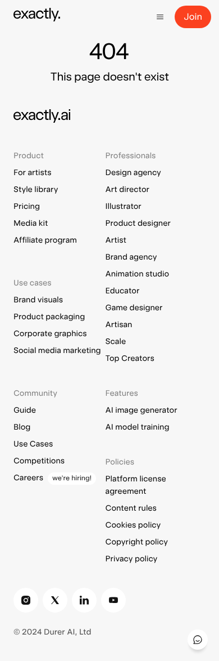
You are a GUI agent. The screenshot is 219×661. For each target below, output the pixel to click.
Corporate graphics (50, 333)
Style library (35, 189)
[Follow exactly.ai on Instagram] (25, 600)
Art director (127, 189)
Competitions (39, 461)
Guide (24, 410)
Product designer (138, 223)
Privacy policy (132, 559)
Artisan (119, 324)
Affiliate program (45, 240)
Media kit (30, 223)
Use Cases (33, 444)
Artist (116, 240)
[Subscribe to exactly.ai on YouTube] (113, 600)
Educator (123, 291)
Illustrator (124, 206)
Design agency (133, 172)
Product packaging (49, 316)
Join (193, 16)
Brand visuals (38, 300)
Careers (28, 478)
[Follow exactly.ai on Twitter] (55, 600)
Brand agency (131, 257)
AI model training (138, 427)
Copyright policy (137, 542)
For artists (32, 172)
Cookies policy (133, 525)
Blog (21, 427)
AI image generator (141, 410)
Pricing (26, 206)
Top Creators (130, 358)
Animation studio (137, 274)
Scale (116, 341)
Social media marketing (57, 350)
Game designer (134, 307)
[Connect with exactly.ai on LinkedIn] (84, 600)
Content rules (131, 508)
